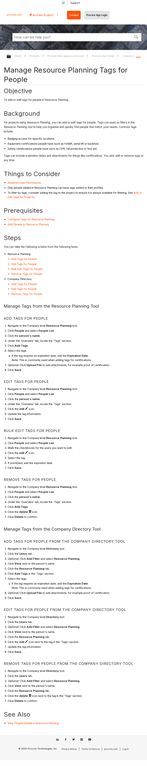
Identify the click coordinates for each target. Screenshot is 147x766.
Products (34, 55)
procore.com (14, 14)
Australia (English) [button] (43, 15)
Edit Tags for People (24, 264)
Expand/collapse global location (138, 55)
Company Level (131, 55)
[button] (136, 37)
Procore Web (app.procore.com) (66, 55)
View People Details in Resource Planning (33, 723)
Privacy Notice (69, 749)
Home (18, 55)
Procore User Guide (103, 55)
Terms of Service (90, 749)
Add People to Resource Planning (28, 224)
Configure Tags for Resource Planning (31, 219)
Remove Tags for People (26, 274)
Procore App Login (96, 15)
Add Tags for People (24, 259)
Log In (125, 749)
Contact (74, 15)
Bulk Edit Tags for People (26, 269)
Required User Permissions (24, 182)
